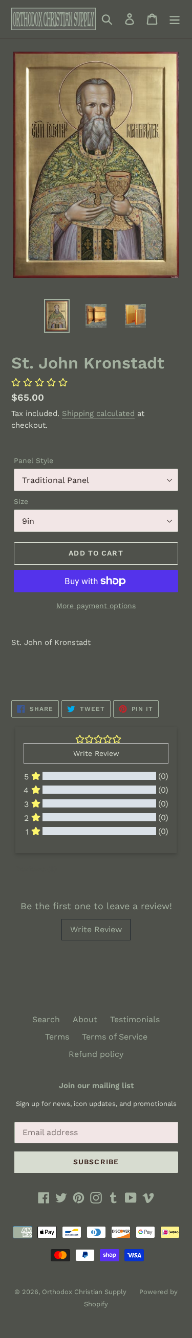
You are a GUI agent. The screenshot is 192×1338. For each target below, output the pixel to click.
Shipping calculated (98, 413)
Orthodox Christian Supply (84, 1292)
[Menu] (174, 19)
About (85, 1019)
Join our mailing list (96, 1085)
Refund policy (96, 1054)
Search (46, 1019)
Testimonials (135, 1019)
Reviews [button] (36, 869)
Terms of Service (114, 1037)
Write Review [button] (96, 753)
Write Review (96, 929)
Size (21, 501)
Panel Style (33, 460)
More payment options (96, 606)
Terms (57, 1037)
